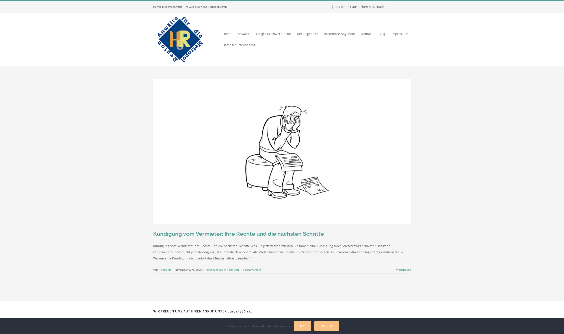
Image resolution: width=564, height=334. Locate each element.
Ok (302, 326)
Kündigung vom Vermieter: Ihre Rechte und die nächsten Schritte (238, 233)
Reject (327, 326)
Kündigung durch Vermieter (222, 270)
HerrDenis (164, 270)
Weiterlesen (403, 270)
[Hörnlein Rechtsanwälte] (179, 14)
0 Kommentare (252, 270)
